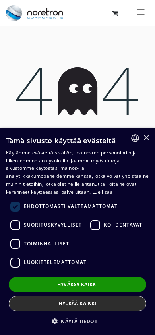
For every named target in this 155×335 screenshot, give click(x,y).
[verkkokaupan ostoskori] (115, 13)
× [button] (146, 138)
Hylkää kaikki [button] (77, 303)
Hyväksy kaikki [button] (77, 284)
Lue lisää (102, 192)
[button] (77, 321)
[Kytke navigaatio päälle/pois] (140, 13)
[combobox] (135, 138)
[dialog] (77, 231)
